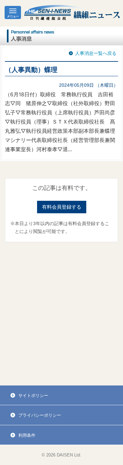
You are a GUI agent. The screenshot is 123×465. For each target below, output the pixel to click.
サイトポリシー (33, 395)
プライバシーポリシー (39, 415)
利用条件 (26, 435)
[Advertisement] (61, 314)
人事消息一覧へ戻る (95, 53)
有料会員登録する (61, 207)
